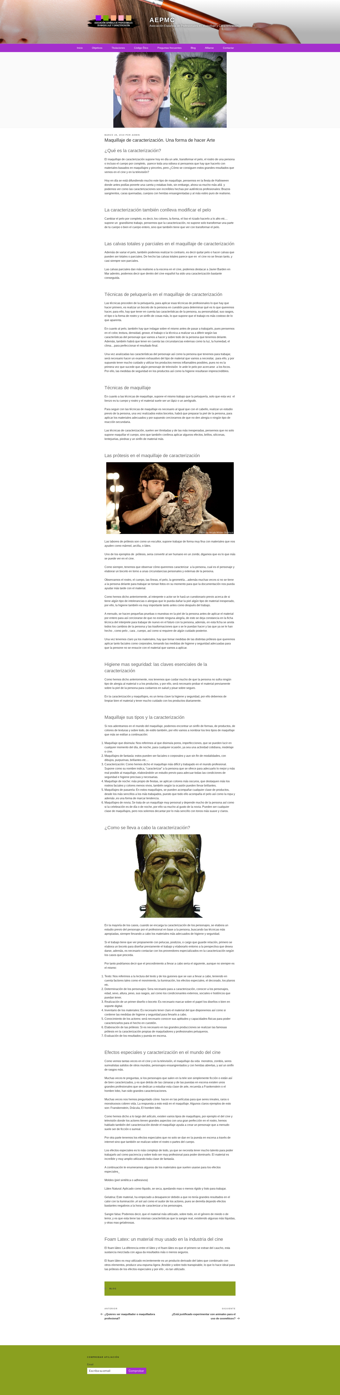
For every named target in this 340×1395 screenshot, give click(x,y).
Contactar (228, 47)
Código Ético (141, 47)
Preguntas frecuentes (169, 47)
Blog (193, 47)
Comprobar (136, 1371)
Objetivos (97, 47)
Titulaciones (118, 47)
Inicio (80, 47)
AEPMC (162, 20)
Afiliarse (209, 47)
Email (90, 1364)
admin (136, 135)
